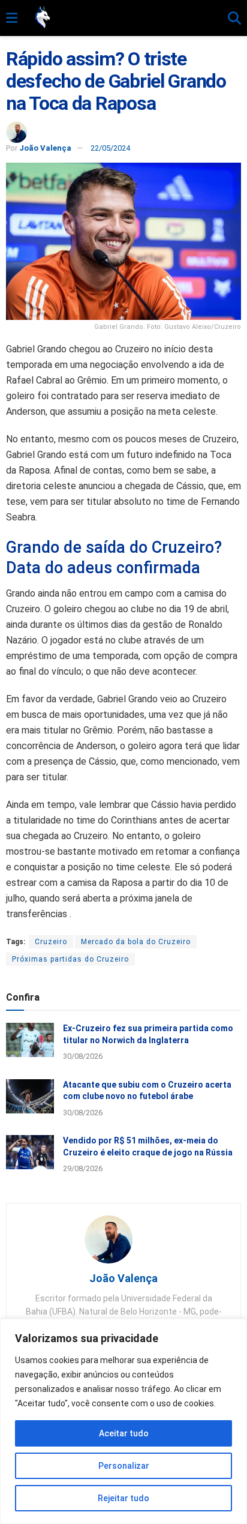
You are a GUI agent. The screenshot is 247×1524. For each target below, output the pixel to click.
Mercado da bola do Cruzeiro (136, 942)
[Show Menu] (11, 19)
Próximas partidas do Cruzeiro (70, 959)
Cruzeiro (51, 942)
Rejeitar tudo (123, 1498)
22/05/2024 (110, 147)
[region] (123, 1421)
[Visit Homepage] (122, 18)
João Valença (45, 147)
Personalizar (123, 1466)
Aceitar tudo (124, 1433)
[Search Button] (234, 19)
